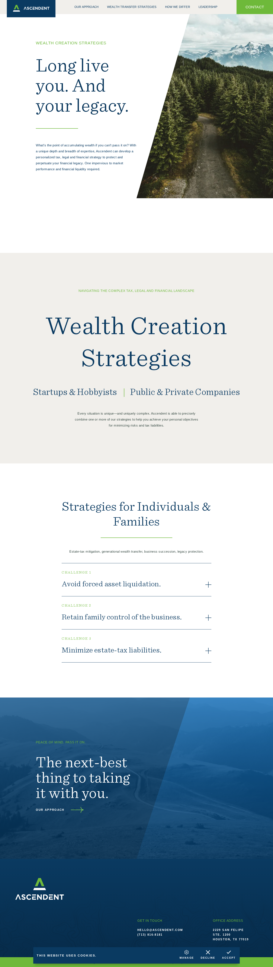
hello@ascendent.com (160, 930)
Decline (208, 957)
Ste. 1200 (222, 934)
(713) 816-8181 (150, 934)
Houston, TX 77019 (231, 939)
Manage (187, 957)
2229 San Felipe (228, 930)
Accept (228, 957)
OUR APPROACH (50, 809)
